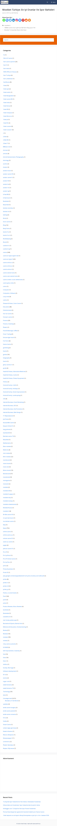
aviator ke (6, 184)
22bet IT (5, 143)
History (5, 382)
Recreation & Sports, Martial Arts (12, 623)
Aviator (5, 167)
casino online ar (7, 266)
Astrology (6, 160)
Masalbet (6, 439)
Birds (4, 218)
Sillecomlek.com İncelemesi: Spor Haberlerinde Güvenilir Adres (21, 805)
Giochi (5, 361)
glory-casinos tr (7, 365)
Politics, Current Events (9, 593)
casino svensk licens (9, 273)
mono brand (6, 463)
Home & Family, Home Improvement (13, 392)
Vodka (5, 721)
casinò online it (7, 269)
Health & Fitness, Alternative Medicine (14, 371)
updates (5, 704)
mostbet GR (6, 491)
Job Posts (5, 419)
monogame (6, 480)
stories (5, 678)
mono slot (6, 467)
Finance (5, 320)
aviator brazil (7, 170)
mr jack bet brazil (8, 518)
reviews (5, 640)
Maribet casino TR (8, 436)
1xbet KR (5, 109)
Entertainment (7, 310)
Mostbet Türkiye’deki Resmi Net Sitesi (15, 30)
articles (5, 153)
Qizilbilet (5, 610)
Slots (4, 657)
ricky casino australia (9, 644)
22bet (4, 136)
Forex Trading (7, 334)
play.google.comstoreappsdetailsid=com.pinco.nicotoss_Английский (23, 576)
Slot (4, 654)
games (5, 354)
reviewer (5, 637)
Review (5, 630)
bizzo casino (6, 221)
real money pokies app (9, 620)
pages (5, 545)
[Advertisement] (28, 776)
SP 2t (4, 674)
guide (4, 368)
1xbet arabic (6, 92)
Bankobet (6, 201)
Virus (4, 718)
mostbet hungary (8, 494)
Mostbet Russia (7, 508)
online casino (7, 531)
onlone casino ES (8, 538)
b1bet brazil (6, 198)
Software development (9, 671)
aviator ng (6, 191)
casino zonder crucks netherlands (13, 279)
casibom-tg (6, 249)
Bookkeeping (7, 239)
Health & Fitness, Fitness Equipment (13, 378)
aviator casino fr (8, 177)
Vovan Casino (7, 724)
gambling (6, 348)
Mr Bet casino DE (8, 514)
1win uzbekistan (8, 78)
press (4, 603)
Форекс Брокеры (8, 745)
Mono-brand (7, 470)
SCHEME (5, 647)
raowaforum (6, 616)
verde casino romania (9, 714)
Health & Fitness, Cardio (10, 375)
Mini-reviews (7, 456)
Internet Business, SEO (9, 405)
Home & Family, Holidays (10, 388)
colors (5, 286)
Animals (5, 150)
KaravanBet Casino (8, 422)
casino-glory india (8, 283)
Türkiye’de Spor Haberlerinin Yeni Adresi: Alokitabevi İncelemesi (22, 802)
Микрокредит (7, 738)
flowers (5, 327)
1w (4, 55)
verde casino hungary (9, 707)
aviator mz (6, 187)
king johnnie (6, 429)
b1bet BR (5, 194)
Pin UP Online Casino (9, 559)
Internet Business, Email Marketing (13, 402)
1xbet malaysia (7, 113)
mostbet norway (8, 501)
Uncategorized (7, 698)
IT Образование (8, 416)
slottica (5, 664)
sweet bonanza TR (8, 688)
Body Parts (6, 228)
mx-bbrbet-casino (8, 521)
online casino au (8, 535)
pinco (4, 565)
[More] (29, 20)
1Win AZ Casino (7, 58)
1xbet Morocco (7, 116)
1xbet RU (5, 123)
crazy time (6, 296)
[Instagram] (16, 20)
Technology (6, 691)
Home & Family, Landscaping (11, 395)
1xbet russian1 (7, 130)
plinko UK (6, 586)
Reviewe (5, 634)
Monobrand (6, 473)
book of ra (6, 232)
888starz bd (6, 147)
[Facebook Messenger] (19, 20)
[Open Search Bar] (47, 2)
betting (5, 215)
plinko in (5, 582)
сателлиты (6, 741)
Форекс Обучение (8, 748)
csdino (5, 300)
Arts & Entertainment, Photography (13, 157)
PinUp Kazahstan (8, 569)
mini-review (6, 453)
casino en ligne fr (8, 259)
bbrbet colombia (8, 208)
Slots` (4, 661)
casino (5, 252)
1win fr (5, 65)
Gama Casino (7, 344)
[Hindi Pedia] (5, 2)
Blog (4, 225)
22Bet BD (5, 140)
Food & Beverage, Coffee (10, 330)
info (4, 399)
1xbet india (6, 102)
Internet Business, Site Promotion (12, 409)
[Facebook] (7, 20)
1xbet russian (7, 126)
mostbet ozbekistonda (9, 504)
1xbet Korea (6, 106)
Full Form (6, 341)
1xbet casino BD (7, 99)
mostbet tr (7, 25)
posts (4, 600)
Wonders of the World (11, 701)
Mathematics (7, 443)
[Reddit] (26, 20)
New (4, 525)
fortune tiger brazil (8, 337)
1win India (6, 68)
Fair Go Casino (7, 313)
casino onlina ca (7, 262)
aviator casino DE (8, 174)
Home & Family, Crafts (9, 385)
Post (4, 596)
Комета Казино (7, 731)
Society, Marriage (8, 668)
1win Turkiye (7, 75)
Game (5, 351)
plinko (5, 579)
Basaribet (6, 205)
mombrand (6, 460)
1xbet (4, 85)
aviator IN (6, 181)
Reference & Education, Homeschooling (14, 627)
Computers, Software (9, 293)
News (4, 528)
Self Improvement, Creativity (11, 651)
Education (6, 307)
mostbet (5, 487)
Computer (6, 290)
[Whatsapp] (3, 20)
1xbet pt (5, 119)
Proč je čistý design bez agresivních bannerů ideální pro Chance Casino (23, 812)
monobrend (6, 477)
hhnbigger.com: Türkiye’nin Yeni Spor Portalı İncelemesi (19, 808)
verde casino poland (9, 711)
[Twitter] (10, 20)
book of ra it (6, 235)
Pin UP (5, 552)
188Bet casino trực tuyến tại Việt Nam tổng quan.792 (19, 28)
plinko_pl (5, 589)
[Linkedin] (13, 20)
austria (5, 164)
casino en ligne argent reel (10, 256)
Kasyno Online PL (8, 426)
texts (4, 695)
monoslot (6, 484)
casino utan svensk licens (10, 276)
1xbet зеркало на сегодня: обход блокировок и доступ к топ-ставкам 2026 (26, 815)
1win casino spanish (9, 61)
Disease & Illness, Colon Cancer (12, 303)
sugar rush (6, 681)
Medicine (5, 450)
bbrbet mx (6, 211)
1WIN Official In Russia (9, 72)
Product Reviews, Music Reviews (12, 606)
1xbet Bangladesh (8, 96)
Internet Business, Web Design (12, 412)
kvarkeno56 (6, 433)
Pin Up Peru (6, 562)
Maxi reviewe (7, 446)
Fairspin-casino (7, 317)
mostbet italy (7, 497)
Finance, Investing (8, 324)
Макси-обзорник (8, 735)
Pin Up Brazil (7, 555)
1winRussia (6, 82)
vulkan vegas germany (9, 728)
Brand (5, 242)
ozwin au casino (7, 542)
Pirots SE (5, 572)
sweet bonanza (7, 685)
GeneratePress (36, 823)
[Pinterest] (23, 20)
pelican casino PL (8, 548)
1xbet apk (6, 89)
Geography (6, 358)
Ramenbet (6, 613)
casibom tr (6, 245)
